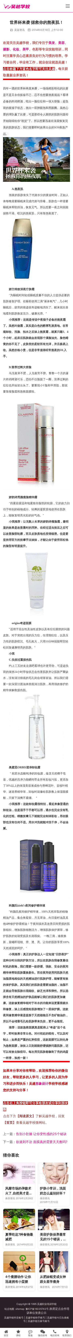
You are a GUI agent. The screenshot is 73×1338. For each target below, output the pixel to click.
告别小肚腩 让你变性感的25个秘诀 (41, 1134)
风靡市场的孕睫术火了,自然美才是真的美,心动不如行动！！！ (18, 1191)
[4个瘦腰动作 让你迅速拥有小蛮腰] (19, 1262)
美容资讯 (19, 29)
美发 (51, 42)
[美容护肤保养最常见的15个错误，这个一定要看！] (54, 1219)
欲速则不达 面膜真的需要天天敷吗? (41, 1142)
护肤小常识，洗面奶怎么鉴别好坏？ (53, 1190)
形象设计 (41, 1083)
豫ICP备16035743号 (37, 1308)
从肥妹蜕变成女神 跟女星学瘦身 (53, 1279)
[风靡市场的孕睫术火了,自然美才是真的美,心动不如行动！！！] (19, 1173)
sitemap (19, 1308)
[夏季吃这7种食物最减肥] (19, 1219)
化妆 (16, 49)
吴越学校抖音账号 (14, 1317)
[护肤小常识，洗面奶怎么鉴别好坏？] (54, 1173)
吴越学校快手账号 (35, 1317)
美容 (61, 42)
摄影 (6, 49)
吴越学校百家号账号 (39, 1321)
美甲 (26, 49)
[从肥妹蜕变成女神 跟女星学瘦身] (54, 1262)
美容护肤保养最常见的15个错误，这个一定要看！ (53, 1237)
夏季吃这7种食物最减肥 (19, 1236)
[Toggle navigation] (67, 6)
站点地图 (9, 1308)
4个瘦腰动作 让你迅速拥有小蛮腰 (18, 1279)
